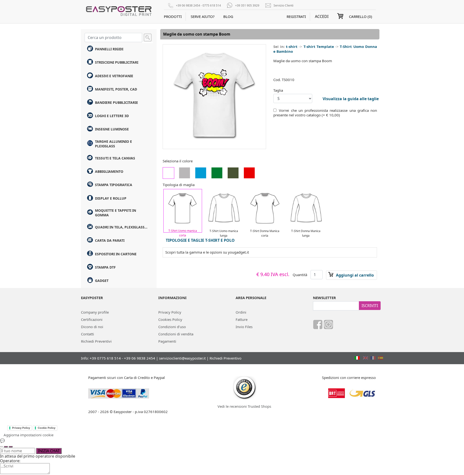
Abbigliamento (109, 171)
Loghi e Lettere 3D (112, 115)
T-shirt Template (319, 46)
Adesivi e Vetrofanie (114, 76)
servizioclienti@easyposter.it (182, 358)
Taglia (278, 90)
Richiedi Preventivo (225, 358)
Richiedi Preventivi (96, 341)
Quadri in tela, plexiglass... (121, 227)
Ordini (241, 312)
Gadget (102, 280)
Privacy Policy (169, 312)
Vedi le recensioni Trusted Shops (244, 406)
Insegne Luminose (112, 129)
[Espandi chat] (6, 446)
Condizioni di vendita (175, 334)
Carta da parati (109, 240)
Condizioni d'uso (172, 326)
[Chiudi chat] (11, 446)
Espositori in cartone (116, 254)
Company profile (95, 312)
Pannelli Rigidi (109, 49)
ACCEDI (321, 16)
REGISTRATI (296, 16)
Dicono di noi (92, 326)
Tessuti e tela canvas (115, 158)
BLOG (228, 16)
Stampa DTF (105, 267)
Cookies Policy (170, 319)
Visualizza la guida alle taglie (351, 98)
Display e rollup (110, 198)
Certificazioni (91, 319)
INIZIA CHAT (49, 450)
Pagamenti (167, 341)
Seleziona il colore (178, 161)
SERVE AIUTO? (203, 16)
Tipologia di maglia (179, 184)
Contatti (87, 334)
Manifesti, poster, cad (116, 89)
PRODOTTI (173, 16)
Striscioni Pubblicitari (116, 62)
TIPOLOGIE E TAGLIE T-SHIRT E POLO (200, 240)
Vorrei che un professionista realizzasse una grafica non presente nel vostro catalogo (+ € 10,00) (325, 113)
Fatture (241, 319)
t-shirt (291, 46)
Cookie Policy (46, 428)
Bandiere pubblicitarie (116, 102)
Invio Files (244, 326)
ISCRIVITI (370, 305)
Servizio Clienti (283, 5)
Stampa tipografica (113, 184)
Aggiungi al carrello (355, 275)
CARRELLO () (360, 16)
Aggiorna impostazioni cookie (28, 434)
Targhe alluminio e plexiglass (113, 143)
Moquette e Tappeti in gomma (115, 212)
